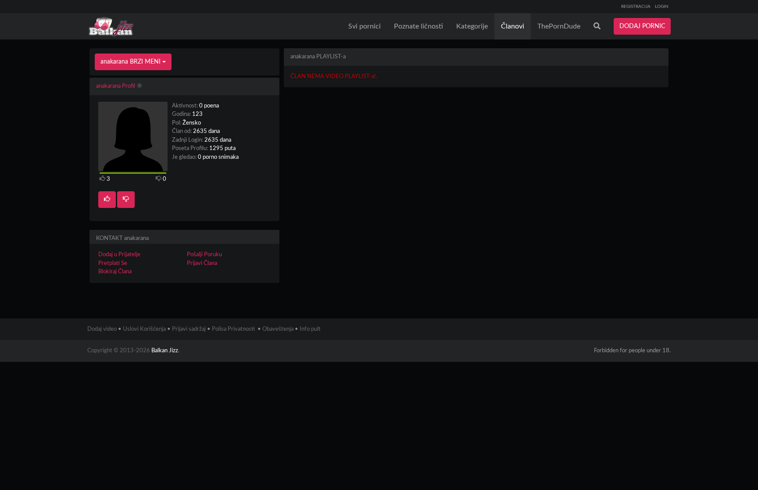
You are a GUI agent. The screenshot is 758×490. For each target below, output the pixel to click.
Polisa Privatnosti (233, 329)
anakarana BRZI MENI (131, 62)
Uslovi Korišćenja (144, 329)
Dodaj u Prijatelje (119, 255)
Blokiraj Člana (115, 272)
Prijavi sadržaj (189, 329)
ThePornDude (558, 26)
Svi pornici (364, 26)
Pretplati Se (112, 263)
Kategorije (472, 26)
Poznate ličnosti (418, 26)
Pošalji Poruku (204, 255)
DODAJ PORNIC (642, 26)
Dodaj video (102, 329)
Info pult (310, 329)
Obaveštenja (277, 329)
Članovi (512, 26)
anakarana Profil (115, 86)
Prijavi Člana (202, 263)
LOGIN (662, 6)
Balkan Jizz (164, 351)
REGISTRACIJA (636, 6)
